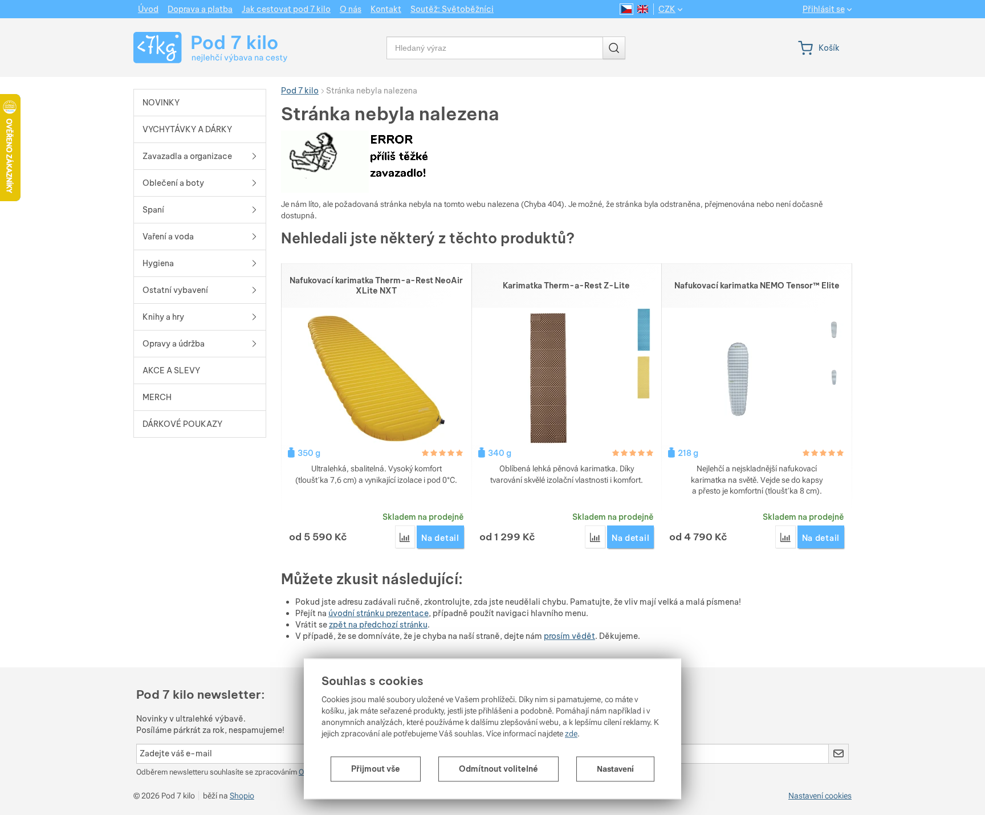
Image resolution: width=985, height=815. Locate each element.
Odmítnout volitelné (498, 769)
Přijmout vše (375, 769)
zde (571, 733)
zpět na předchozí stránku (378, 625)
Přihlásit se (824, 9)
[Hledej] (614, 47)
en (642, 9)
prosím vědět (569, 636)
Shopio (242, 795)
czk (666, 9)
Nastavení (615, 768)
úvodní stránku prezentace (378, 613)
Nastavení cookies (820, 795)
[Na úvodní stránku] (199, 47)
